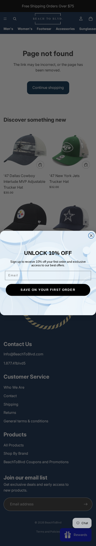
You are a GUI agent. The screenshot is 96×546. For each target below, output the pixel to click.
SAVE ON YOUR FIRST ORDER (48, 290)
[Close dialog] (91, 235)
